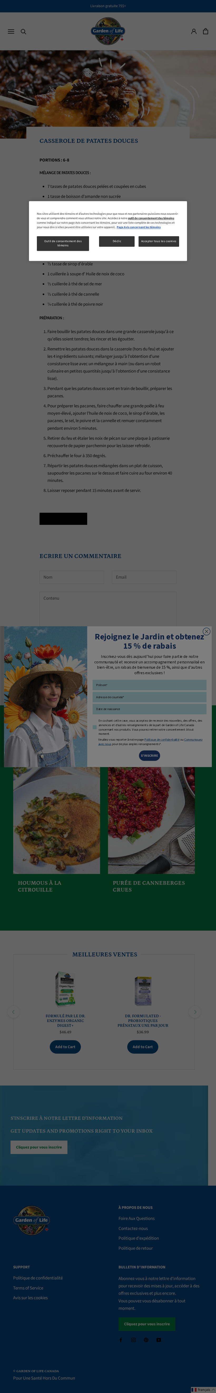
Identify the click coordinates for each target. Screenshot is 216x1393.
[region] (108, 231)
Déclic (117, 241)
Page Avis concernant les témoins (139, 227)
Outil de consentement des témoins (63, 243)
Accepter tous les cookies (158, 241)
